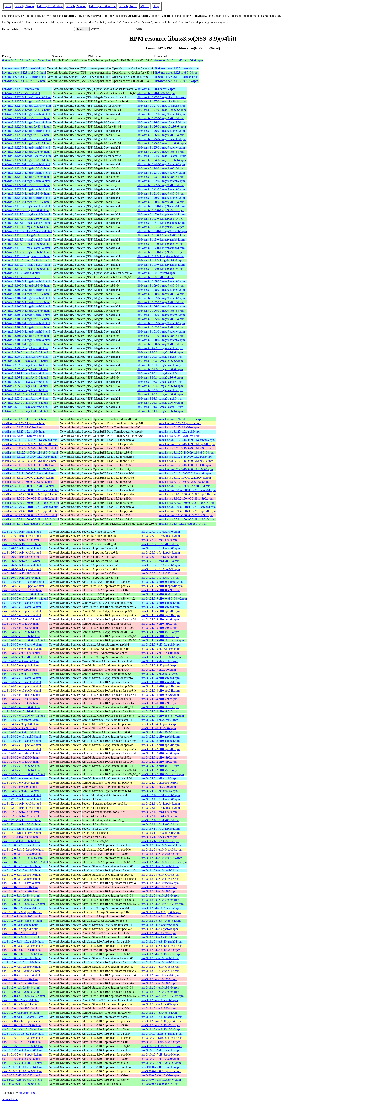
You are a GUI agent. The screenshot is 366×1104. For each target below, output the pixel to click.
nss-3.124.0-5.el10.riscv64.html (21, 619)
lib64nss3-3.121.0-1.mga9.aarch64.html (26, 189)
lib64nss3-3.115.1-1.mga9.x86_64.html (25, 227)
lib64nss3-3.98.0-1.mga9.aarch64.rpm (160, 356)
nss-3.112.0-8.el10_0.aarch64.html (23, 845)
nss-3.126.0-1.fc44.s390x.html (20, 556)
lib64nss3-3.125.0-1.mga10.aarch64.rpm (161, 139)
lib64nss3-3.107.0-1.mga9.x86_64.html (26, 302)
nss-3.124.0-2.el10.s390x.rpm (159, 757)
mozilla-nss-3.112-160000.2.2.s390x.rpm (184, 481)
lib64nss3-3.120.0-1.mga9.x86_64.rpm (160, 201)
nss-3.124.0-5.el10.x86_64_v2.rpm (162, 640)
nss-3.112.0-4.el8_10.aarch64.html (23, 1016)
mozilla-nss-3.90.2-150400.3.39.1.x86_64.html (30, 502)
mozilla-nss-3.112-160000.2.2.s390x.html (27, 481)
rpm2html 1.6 (26, 1092)
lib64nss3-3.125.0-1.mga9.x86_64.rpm (160, 151)
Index (8, 6)
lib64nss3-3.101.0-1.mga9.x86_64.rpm (160, 335)
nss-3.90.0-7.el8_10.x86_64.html (22, 1079)
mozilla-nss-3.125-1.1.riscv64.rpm (179, 435)
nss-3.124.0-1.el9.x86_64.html (20, 791)
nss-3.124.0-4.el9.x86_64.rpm (159, 732)
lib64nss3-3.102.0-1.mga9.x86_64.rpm (160, 327)
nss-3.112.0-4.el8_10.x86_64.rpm (161, 1029)
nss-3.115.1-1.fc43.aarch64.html (21, 828)
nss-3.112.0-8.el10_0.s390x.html (21, 853)
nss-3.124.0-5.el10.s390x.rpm (159, 623)
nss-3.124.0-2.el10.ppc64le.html (21, 745)
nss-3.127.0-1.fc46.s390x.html (20, 540)
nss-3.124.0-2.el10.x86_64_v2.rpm (162, 774)
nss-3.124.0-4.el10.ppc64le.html (21, 686)
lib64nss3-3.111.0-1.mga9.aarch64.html (26, 256)
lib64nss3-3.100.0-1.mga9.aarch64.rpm (161, 340)
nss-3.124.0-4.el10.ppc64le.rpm (160, 686)
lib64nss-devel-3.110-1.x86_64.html (24, 81)
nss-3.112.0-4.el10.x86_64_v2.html (23, 996)
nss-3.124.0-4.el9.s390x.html (19, 728)
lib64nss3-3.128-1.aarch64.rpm (156, 89)
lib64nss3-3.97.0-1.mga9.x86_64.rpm (160, 369)
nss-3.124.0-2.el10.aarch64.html (21, 736)
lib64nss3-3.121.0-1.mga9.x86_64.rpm (160, 193)
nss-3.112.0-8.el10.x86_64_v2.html (23, 903)
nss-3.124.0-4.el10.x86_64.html (21, 707)
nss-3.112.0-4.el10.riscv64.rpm (160, 975)
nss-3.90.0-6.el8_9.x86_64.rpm (160, 1083)
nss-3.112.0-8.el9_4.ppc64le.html (22, 912)
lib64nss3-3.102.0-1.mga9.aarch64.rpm (161, 323)
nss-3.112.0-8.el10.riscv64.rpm (160, 883)
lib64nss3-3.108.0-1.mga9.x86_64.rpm (160, 293)
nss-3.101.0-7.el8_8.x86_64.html (22, 1062)
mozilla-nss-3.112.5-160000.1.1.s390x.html (28, 465)
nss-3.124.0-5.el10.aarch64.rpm (160, 602)
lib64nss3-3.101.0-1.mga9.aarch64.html (26, 331)
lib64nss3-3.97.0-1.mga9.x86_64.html (25, 369)
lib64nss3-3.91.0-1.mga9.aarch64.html (25, 406)
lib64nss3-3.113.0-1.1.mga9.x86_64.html (27, 235)
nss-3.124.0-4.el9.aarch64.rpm (159, 719)
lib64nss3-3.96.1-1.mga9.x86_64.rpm (160, 377)
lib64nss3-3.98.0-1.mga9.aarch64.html (25, 356)
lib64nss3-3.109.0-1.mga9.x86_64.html (26, 285)
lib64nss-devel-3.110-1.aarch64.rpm (176, 76)
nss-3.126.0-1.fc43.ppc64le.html (21, 569)
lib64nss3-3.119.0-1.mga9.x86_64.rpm (160, 210)
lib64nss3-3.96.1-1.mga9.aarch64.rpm (160, 373)
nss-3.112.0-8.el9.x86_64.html (20, 937)
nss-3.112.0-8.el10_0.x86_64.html (22, 857)
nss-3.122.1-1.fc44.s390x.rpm (159, 811)
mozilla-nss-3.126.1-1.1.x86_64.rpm (181, 419)
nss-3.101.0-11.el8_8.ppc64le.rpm (161, 1037)
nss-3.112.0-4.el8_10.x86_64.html (22, 1029)
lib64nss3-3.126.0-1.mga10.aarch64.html (26, 122)
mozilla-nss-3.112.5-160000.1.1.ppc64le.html (29, 460)
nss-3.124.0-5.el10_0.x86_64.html (22, 594)
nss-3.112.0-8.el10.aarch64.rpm (160, 866)
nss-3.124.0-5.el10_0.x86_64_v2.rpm (164, 598)
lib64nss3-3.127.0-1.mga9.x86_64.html (26, 118)
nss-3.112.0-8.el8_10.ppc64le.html (23, 945)
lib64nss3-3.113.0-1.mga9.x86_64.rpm (160, 243)
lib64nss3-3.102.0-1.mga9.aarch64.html (26, 323)
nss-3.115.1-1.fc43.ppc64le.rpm (160, 832)
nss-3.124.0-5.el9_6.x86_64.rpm (161, 657)
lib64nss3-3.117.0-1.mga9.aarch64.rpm (161, 214)
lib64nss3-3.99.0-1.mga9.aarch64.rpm (160, 348)
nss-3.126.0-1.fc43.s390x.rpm (159, 573)
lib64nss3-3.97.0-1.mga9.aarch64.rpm (160, 365)
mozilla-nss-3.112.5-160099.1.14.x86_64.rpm (186, 452)
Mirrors (144, 6)
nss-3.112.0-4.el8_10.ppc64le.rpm (161, 1021)
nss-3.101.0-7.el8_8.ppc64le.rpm (161, 1054)
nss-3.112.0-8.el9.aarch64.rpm (159, 924)
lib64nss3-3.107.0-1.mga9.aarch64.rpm (161, 298)
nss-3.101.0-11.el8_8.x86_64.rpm (161, 1046)
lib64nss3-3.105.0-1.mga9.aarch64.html (26, 314)
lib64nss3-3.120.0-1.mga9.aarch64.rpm (161, 197)
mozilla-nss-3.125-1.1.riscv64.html (23, 435)
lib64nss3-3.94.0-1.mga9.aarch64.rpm (160, 390)
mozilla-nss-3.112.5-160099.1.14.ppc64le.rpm (187, 444)
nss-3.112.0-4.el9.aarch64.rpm (159, 1000)
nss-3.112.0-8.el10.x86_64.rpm (160, 895)
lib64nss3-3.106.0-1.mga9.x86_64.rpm (160, 310)
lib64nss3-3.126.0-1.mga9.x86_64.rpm (160, 135)
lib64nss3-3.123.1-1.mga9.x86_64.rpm (160, 176)
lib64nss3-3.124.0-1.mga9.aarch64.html (26, 164)
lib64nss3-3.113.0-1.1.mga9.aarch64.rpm (162, 231)
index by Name (128, 6)
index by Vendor (76, 6)
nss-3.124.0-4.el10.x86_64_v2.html (23, 715)
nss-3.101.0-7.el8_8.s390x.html (21, 1058)
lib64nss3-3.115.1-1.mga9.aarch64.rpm (161, 222)
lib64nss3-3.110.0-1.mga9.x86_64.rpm (160, 268)
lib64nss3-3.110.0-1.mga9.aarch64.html (26, 264)
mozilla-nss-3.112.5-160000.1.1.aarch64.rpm (186, 456)
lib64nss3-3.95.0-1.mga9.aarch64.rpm (160, 381)
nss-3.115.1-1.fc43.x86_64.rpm (160, 841)
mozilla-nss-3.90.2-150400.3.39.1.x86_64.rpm (187, 502)
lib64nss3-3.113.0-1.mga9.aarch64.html (26, 239)
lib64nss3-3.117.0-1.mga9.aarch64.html (26, 214)
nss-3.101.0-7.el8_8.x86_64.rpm (161, 1062)
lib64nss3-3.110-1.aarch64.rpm (156, 273)
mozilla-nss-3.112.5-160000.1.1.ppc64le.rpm (186, 460)
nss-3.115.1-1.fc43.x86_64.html (21, 841)
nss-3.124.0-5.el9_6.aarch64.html (22, 644)
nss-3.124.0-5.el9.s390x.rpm (158, 669)
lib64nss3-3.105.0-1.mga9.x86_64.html (26, 319)
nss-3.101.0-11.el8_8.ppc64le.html (23, 1037)
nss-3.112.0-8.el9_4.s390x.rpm (160, 916)
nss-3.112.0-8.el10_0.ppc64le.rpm (161, 849)
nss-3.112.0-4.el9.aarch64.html (20, 1000)
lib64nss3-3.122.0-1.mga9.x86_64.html (26, 185)
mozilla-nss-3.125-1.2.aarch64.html (23, 431)
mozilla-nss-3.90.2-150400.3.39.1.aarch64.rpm (187, 490)
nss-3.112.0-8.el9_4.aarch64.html (22, 908)
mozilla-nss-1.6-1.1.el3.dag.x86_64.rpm (183, 523)
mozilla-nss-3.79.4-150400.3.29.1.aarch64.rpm (187, 506)
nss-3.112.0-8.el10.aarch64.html (21, 866)
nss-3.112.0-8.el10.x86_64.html (21, 895)
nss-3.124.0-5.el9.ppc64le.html (20, 665)
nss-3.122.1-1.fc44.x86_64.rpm (160, 820)
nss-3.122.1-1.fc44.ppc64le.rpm (160, 803)
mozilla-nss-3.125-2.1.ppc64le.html (23, 423)
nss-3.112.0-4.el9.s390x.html (19, 1008)
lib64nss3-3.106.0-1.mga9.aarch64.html (26, 306)
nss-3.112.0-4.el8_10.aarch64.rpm (161, 1016)
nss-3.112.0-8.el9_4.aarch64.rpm (161, 908)
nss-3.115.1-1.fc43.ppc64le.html (21, 832)
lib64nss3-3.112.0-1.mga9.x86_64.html (25, 252)
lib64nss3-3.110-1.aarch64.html (21, 273)
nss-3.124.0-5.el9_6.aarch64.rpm (161, 644)
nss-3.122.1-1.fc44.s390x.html (20, 811)
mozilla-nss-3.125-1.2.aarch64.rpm (180, 431)
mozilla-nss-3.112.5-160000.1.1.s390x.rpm (185, 465)
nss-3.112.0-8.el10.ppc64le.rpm (160, 874)
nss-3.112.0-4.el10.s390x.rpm (159, 979)
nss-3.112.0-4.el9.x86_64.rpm (159, 1012)
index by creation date (102, 6)
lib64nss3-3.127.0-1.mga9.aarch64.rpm (161, 114)
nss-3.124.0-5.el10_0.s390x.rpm (160, 590)
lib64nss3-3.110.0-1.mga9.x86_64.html (25, 268)
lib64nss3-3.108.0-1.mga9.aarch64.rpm (161, 289)
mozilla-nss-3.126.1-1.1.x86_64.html (24, 419)
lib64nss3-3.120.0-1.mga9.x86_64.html (26, 201)
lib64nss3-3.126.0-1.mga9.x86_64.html (26, 135)
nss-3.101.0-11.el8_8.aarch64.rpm (161, 1033)
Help (156, 6)
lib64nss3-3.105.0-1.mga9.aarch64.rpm (161, 314)
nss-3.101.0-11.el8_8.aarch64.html (23, 1033)
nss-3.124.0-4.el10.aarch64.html (21, 678)
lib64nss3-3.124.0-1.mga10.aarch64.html (26, 155)
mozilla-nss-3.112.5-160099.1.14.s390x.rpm (185, 448)
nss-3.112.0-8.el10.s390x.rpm (159, 887)
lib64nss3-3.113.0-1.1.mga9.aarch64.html (27, 231)
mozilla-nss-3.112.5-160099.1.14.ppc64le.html (30, 444)
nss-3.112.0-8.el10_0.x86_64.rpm (161, 857)
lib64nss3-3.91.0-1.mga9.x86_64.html (25, 411)
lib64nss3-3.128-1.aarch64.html (21, 89)
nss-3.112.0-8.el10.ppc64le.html (21, 874)
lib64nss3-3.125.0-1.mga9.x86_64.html (26, 151)
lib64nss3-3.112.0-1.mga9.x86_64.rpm (160, 252)
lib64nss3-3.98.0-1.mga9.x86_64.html (25, 360)
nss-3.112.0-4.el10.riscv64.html (21, 975)
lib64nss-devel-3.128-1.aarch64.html (24, 68)
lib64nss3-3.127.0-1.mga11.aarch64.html (26, 97)
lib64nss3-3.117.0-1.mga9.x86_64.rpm (160, 218)
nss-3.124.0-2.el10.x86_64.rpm (160, 765)
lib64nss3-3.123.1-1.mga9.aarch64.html (26, 172)
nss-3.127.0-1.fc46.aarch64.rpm (160, 531)
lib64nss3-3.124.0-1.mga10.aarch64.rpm (161, 155)
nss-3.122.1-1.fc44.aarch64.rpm (160, 795)
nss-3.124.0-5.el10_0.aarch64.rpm (162, 581)
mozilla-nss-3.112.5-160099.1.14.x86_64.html (30, 452)
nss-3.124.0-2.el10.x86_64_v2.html (23, 774)
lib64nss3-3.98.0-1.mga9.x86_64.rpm (160, 360)
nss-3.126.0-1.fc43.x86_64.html (21, 577)
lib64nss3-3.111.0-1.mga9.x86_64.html (25, 260)
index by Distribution (50, 6)
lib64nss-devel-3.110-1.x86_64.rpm (176, 81)
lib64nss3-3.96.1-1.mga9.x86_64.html (25, 377)
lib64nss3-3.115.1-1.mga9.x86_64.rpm (160, 227)
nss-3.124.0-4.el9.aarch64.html (20, 719)
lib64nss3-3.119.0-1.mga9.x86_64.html (25, 210)
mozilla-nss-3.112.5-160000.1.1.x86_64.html (29, 469)
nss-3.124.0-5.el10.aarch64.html (21, 602)
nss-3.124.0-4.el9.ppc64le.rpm (159, 724)
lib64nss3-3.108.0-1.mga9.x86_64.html (26, 293)
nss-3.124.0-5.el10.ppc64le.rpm (160, 611)
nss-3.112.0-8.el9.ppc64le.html (20, 929)
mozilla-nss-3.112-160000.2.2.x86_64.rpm (184, 486)
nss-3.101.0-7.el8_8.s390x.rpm (160, 1058)
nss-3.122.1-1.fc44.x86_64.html (21, 820)
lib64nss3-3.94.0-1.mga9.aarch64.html (25, 390)
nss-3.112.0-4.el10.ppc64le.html (21, 966)
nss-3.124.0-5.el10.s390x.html (20, 623)
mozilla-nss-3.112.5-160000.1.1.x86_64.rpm (186, 469)
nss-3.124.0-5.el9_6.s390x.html (21, 652)
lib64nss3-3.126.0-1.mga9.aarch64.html (26, 130)
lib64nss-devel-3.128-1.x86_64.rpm (176, 72)
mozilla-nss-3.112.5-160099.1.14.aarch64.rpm (187, 440)
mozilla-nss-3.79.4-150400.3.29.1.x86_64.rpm (187, 519)
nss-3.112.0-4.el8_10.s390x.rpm (160, 1025)
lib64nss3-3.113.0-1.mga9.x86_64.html (25, 243)
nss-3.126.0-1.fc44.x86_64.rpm (160, 560)
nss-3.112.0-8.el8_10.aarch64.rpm (161, 941)
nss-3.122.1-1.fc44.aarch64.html (21, 795)
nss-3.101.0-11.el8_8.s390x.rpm (160, 1042)
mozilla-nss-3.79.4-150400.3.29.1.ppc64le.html (30, 511)
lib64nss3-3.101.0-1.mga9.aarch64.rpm (161, 331)
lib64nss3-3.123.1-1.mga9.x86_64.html (26, 176)
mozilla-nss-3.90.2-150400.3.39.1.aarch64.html (30, 490)
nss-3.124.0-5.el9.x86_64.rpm (159, 673)
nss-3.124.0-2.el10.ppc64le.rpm (160, 745)
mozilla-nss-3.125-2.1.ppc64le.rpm (180, 423)
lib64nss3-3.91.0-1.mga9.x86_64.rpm (160, 411)
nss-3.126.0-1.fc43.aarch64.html (21, 565)
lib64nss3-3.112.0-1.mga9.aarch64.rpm (161, 247)
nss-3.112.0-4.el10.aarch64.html (21, 958)
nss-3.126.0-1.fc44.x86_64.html (21, 560)
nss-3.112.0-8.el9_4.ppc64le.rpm (161, 912)
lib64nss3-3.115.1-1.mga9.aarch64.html (26, 222)
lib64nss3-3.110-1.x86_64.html (21, 277)
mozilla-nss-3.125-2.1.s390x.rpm (179, 427)
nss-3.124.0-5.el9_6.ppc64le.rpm (161, 648)
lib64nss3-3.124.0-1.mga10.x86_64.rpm (161, 160)
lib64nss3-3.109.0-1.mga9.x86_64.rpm (160, 285)
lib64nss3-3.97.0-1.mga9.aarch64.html (25, 365)
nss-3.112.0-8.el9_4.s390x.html (21, 916)
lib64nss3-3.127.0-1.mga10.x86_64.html (26, 109)
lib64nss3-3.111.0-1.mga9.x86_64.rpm (160, 260)
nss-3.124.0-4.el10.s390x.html (20, 699)
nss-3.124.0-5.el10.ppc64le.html (21, 611)
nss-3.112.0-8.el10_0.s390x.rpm (160, 853)
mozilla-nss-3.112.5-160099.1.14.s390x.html (29, 448)
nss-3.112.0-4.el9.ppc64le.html (20, 1004)
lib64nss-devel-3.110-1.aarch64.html (24, 76)
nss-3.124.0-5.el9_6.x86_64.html (22, 657)
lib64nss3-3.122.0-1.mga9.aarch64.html (26, 181)
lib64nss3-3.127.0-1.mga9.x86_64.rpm (160, 118)
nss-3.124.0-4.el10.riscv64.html (21, 694)
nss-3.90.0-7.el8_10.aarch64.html (22, 1067)
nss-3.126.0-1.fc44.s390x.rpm (159, 556)
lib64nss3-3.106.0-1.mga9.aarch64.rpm (161, 306)
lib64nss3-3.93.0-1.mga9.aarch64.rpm (160, 398)
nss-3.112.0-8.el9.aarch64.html (20, 924)
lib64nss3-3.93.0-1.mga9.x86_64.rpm (160, 402)
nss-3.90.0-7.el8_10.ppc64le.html (22, 1071)
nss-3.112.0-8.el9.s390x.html (19, 933)
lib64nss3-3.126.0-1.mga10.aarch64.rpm (161, 122)
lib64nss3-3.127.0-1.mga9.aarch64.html (26, 114)
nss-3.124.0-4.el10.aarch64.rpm (160, 678)
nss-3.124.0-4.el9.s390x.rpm (158, 728)
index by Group (24, 6)
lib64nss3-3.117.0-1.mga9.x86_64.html (25, 218)
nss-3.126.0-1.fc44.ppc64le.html (21, 552)
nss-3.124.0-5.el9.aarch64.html (20, 661)
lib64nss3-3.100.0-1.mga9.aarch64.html (26, 340)
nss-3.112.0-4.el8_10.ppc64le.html (23, 1021)
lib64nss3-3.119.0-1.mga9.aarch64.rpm (161, 206)
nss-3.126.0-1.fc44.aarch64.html (21, 548)
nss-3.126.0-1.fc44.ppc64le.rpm (160, 552)
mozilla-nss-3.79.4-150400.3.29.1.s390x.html (29, 515)
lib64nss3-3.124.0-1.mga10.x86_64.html (26, 160)
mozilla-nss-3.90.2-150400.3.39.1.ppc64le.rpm (187, 494)
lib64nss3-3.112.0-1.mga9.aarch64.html (26, 247)
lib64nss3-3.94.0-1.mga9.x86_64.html (25, 394)
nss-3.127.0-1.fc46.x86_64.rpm (160, 544)
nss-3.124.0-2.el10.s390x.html (20, 757)
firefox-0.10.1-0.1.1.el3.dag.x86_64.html (26, 60)
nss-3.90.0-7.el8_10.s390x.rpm (160, 1075)
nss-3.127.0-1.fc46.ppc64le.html (21, 535)
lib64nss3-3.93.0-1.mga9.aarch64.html (25, 398)
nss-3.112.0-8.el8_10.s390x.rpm (160, 950)
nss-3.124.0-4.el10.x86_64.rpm (160, 707)
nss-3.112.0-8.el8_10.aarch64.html (23, 941)
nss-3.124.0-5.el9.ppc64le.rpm (159, 665)
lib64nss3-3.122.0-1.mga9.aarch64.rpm (161, 181)
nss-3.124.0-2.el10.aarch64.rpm (160, 736)
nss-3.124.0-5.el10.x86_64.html (21, 632)
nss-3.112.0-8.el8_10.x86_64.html (22, 954)
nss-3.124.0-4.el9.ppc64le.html (20, 724)
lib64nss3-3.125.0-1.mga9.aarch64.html (26, 147)
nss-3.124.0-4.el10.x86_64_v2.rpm (162, 715)
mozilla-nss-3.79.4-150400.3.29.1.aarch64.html (30, 506)
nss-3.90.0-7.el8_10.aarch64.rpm (161, 1067)
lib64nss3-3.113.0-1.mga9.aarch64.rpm (161, 239)
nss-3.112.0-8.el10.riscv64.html (21, 883)
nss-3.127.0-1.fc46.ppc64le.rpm (160, 535)
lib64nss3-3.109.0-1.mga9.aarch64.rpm (161, 281)
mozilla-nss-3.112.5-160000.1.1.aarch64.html (29, 456)
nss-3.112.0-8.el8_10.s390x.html (21, 950)
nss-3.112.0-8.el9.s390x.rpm (158, 933)
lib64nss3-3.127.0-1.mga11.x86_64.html (26, 101)
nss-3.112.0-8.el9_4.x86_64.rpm (161, 920)
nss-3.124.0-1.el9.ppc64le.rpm (159, 782)
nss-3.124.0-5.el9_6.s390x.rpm (160, 652)
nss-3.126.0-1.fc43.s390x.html (20, 573)
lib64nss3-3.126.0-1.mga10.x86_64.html (26, 126)
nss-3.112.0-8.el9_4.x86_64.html (22, 920)
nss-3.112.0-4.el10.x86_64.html (21, 987)
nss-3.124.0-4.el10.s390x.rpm (159, 699)
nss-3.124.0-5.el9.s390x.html (19, 669)
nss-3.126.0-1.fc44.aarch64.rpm (160, 548)
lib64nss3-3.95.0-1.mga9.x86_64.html (25, 386)
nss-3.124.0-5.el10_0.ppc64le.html (23, 586)
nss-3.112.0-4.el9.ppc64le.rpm (159, 1004)
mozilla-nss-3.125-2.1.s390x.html (22, 427)
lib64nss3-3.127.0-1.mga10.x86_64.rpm (161, 109)
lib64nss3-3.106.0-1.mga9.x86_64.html (26, 310)
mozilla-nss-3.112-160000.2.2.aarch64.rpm (185, 473)
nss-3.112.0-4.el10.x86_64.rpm (160, 987)
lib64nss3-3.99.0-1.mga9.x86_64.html (25, 352)
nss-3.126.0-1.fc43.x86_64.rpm (160, 577)
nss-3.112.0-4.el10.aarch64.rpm (160, 958)
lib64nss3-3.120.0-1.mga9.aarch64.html (26, 197)
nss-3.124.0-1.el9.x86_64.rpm (159, 791)
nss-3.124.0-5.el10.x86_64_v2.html (23, 640)
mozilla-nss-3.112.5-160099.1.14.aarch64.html (30, 440)
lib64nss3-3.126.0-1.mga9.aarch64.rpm (161, 130)
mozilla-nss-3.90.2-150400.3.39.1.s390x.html (29, 498)
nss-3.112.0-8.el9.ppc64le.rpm (159, 929)
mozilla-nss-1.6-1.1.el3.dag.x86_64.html (26, 523)
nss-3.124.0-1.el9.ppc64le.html (20, 782)
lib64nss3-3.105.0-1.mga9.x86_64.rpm (160, 319)
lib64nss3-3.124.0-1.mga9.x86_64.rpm (160, 168)
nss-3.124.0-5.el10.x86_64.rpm (160, 632)
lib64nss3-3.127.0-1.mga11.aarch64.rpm (161, 97)
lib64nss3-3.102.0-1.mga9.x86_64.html (26, 327)
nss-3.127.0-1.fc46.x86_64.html (21, 544)
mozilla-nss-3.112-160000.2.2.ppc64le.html (28, 477)
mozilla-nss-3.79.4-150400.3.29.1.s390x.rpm (186, 515)
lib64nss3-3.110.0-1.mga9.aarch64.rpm (161, 264)
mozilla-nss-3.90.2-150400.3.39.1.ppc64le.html (30, 494)
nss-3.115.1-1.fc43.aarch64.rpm (160, 828)
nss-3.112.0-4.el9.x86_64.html (20, 1012)
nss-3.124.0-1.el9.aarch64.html (20, 778)
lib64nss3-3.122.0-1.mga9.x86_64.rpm (160, 185)
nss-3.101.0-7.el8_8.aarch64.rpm (161, 1050)
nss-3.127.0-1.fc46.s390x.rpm (159, 540)
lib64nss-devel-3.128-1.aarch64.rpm (177, 68)
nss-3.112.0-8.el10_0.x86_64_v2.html (25, 862)
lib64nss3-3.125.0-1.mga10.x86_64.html (26, 143)
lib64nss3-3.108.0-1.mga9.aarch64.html (26, 289)
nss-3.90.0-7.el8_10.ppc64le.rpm (161, 1071)
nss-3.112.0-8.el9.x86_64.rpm (159, 937)
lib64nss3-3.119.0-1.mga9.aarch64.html (26, 206)
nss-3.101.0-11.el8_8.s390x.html (21, 1042)
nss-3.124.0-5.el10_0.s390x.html (22, 590)
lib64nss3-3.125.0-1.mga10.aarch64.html (26, 139)
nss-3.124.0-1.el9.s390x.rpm (158, 786)
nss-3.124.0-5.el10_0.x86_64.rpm (161, 594)
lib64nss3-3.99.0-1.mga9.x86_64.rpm (160, 352)
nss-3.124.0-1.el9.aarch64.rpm (159, 778)
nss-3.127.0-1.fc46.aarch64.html (21, 531)
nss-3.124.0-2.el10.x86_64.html (21, 765)
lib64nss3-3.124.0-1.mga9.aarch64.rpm (161, 164)
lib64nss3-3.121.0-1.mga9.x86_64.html (26, 193)
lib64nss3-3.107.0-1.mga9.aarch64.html (26, 298)
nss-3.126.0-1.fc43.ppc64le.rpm (160, 569)
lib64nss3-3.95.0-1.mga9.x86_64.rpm (160, 386)
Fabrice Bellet (10, 1099)
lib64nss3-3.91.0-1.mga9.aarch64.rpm (160, 406)
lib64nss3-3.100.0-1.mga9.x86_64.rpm (160, 344)
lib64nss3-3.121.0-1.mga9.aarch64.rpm (161, 189)
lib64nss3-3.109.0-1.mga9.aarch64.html (26, 281)
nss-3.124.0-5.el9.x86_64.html (20, 673)
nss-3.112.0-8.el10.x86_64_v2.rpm (162, 903)
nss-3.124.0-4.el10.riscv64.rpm (160, 694)
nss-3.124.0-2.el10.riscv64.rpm (160, 753)
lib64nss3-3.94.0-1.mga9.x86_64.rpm (160, 394)
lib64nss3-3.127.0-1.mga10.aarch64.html (26, 105)
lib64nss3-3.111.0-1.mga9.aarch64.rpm (160, 256)
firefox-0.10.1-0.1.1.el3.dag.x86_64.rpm (178, 60)
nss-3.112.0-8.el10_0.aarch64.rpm (161, 845)
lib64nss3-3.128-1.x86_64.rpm (156, 93)
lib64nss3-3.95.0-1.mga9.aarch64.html (25, 381)
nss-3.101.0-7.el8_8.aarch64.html (22, 1050)
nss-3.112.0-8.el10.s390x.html (20, 887)
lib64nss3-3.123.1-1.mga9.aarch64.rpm (161, 172)
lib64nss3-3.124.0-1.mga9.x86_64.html (26, 168)
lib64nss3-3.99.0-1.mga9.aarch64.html (25, 348)
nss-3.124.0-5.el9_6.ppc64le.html (22, 648)
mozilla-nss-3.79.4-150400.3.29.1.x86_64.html (30, 519)
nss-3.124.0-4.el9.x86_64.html (20, 732)
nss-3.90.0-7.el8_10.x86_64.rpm (161, 1079)
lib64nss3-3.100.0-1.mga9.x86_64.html (26, 344)
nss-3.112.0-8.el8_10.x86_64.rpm (161, 954)
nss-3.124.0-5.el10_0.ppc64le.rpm (162, 586)
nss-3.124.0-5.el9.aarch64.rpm (159, 661)
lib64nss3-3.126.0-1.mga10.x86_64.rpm (161, 126)
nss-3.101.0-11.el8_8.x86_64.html (22, 1046)
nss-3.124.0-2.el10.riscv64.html (21, 753)
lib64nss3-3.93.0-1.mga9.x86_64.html (25, 402)
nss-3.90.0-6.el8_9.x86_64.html (21, 1083)
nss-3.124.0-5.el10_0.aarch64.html (23, 581)
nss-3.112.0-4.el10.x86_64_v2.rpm (162, 996)
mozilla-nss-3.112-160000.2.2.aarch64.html (28, 473)
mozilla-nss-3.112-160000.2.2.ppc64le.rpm (185, 477)
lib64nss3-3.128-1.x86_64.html (21, 93)
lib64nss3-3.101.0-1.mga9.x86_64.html (26, 335)
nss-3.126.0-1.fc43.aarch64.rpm (160, 565)
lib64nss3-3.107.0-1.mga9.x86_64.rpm (160, 302)
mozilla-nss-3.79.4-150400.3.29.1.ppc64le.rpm (187, 511)
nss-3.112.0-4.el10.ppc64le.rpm (160, 966)
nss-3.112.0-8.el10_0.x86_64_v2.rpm (164, 862)
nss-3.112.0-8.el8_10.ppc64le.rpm (161, 945)
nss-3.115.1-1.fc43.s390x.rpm (159, 837)
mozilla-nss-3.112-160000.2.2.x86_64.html (28, 486)
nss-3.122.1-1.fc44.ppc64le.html (21, 803)
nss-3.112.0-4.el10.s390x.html (20, 979)
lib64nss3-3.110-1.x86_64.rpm (155, 277)
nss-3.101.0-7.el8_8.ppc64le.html (22, 1054)
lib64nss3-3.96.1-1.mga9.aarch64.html (25, 373)
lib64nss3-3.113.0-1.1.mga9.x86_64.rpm (161, 235)
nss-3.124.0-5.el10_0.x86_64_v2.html (25, 598)
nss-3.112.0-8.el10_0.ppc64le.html (23, 849)
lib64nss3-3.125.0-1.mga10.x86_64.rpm (161, 143)
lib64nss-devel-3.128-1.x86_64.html (24, 72)
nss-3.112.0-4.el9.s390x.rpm (158, 1008)
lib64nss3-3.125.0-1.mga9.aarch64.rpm (161, 147)
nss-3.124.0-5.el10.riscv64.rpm (160, 619)
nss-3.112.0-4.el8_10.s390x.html (21, 1025)
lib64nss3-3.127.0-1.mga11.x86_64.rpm (161, 101)
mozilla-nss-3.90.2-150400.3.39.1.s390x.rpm (186, 498)
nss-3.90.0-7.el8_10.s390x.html (21, 1075)
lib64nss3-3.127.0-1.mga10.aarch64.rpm (161, 105)
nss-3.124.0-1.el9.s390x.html (19, 786)
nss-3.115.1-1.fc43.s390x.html (20, 837)
